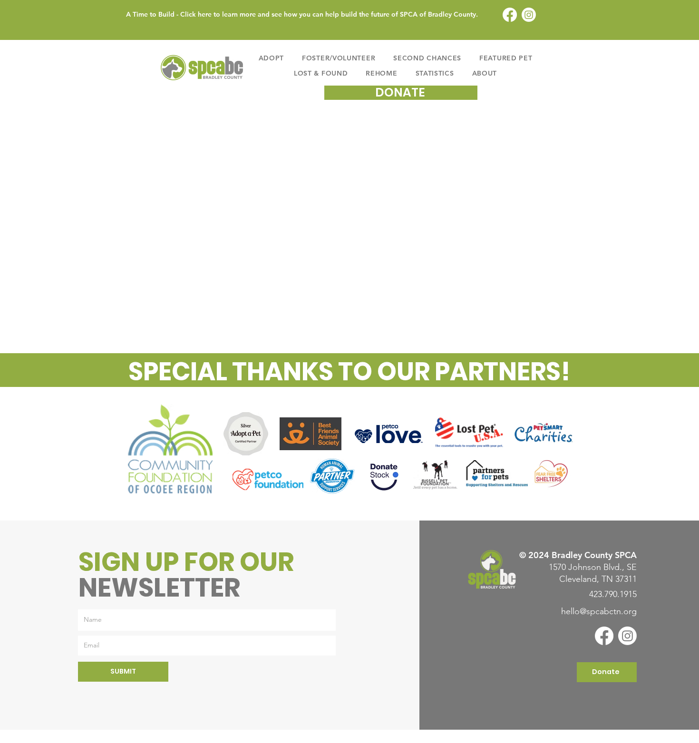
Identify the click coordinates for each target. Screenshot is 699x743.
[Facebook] (510, 15)
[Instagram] (529, 15)
